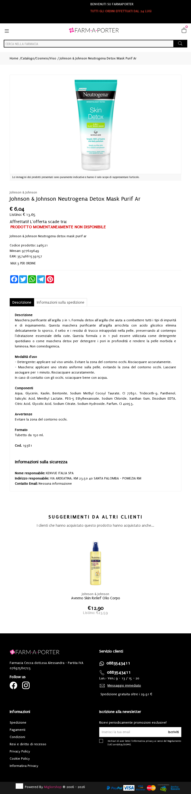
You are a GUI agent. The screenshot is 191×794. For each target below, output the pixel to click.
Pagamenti (17, 730)
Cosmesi (42, 58)
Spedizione (18, 722)
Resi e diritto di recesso (28, 744)
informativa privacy (143, 741)
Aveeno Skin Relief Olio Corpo (95, 598)
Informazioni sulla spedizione (60, 302)
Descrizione (21, 302)
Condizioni (17, 737)
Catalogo (27, 58)
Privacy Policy (20, 751)
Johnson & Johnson (23, 192)
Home (14, 58)
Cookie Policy (20, 758)
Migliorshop (53, 787)
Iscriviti (173, 732)
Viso (53, 58)
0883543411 (118, 663)
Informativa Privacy (24, 766)
